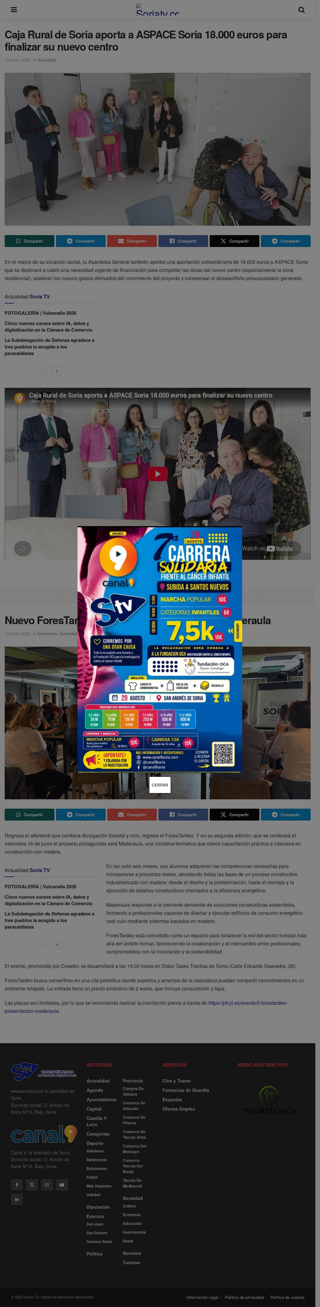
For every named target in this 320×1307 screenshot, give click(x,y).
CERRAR (160, 784)
